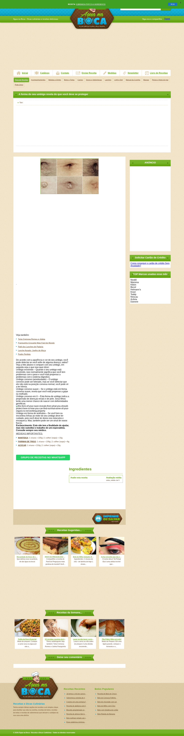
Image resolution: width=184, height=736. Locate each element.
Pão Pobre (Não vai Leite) (111, 639)
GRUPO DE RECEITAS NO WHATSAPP (43, 457)
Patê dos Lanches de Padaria (30, 347)
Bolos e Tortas (69, 80)
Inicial (25, 73)
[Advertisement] (92, 51)
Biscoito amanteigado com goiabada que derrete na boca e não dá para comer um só (77, 710)
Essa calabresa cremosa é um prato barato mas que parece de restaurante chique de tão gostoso (77, 722)
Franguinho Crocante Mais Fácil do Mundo (36, 343)
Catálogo (44, 73)
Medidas (112, 73)
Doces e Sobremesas (94, 80)
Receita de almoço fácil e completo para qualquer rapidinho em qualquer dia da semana (77, 714)
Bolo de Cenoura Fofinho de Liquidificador (108, 698)
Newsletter (133, 73)
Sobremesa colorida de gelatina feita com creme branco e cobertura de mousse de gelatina (77, 698)
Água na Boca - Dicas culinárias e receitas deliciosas (92, 15)
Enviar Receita (89, 73)
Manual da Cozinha (133, 80)
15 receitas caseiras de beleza (55, 639)
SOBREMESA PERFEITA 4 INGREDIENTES (90, 4)
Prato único (19, 85)
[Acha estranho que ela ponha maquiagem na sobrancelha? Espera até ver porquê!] (111, 545)
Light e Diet (118, 80)
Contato (65, 73)
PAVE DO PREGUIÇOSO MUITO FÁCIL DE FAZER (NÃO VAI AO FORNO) (55, 557)
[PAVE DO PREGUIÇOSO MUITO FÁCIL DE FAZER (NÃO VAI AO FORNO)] (55, 545)
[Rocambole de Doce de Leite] (27, 545)
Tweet (167, 19)
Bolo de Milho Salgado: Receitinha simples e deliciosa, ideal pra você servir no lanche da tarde (83, 557)
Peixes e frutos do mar (160, 80)
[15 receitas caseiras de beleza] (55, 628)
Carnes (80, 80)
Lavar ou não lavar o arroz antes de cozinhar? (83, 639)
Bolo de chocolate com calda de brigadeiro (108, 702)
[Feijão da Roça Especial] (27, 628)
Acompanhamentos (38, 80)
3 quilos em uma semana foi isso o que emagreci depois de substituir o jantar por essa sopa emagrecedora (77, 702)
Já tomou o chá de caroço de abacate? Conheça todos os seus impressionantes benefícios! (77, 694)
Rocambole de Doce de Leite (27, 557)
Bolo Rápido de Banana (106, 714)
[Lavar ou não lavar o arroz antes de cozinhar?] (83, 628)
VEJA (173, 4)
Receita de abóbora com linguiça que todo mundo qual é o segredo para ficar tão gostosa (77, 706)
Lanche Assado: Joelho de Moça (32, 350)
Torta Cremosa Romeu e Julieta (31, 339)
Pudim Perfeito (24, 354)
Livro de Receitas (159, 73)
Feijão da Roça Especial (27, 639)
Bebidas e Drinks (54, 80)
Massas (146, 80)
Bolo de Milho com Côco (106, 706)
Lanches (108, 80)
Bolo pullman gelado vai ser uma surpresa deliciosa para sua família (77, 718)
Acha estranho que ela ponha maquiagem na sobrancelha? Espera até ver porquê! (111, 557)
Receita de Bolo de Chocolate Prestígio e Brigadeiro (108, 694)
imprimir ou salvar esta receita (107, 518)
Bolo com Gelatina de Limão (107, 710)
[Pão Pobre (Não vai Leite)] (111, 628)
